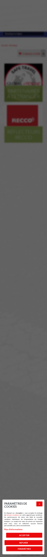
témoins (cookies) (13, 515)
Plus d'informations (13, 529)
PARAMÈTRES (24, 549)
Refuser (23, 542)
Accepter (24, 535)
